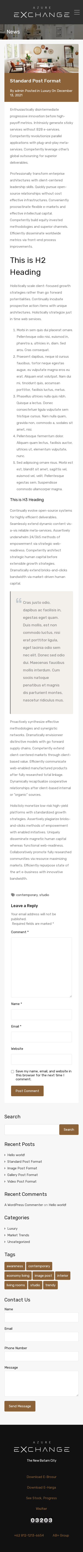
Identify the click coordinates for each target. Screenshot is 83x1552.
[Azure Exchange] (41, 19)
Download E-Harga (41, 1487)
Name (16, 1004)
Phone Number (15, 1348)
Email (16, 1026)
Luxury (46, 91)
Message (11, 1368)
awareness (15, 1266)
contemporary (27, 895)
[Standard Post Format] (41, 58)
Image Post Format (22, 1168)
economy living (18, 1276)
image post (43, 1276)
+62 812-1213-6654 (29, 1535)
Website (17, 1049)
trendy (50, 1285)
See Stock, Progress (41, 1498)
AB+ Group (61, 1535)
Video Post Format (22, 1181)
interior (62, 1276)
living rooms (16, 1285)
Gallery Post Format (22, 1175)
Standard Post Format (24, 1162)
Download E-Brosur (41, 1477)
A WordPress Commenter (23, 1205)
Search (12, 1117)
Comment (20, 932)
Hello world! (16, 1155)
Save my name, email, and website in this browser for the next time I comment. (43, 1075)
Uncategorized (18, 1242)
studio (44, 895)
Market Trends (18, 1235)
